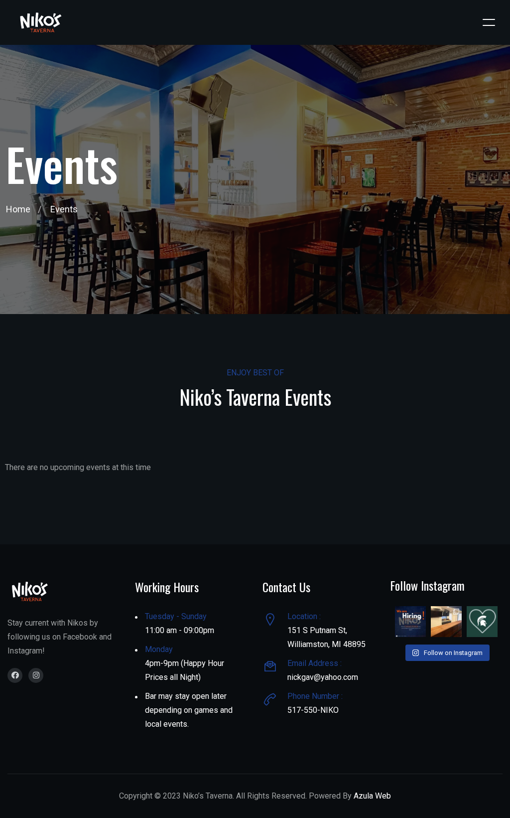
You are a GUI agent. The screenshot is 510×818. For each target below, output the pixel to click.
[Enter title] (14, 675)
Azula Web (372, 796)
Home (18, 209)
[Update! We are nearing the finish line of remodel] (446, 621)
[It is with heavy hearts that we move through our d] (482, 621)
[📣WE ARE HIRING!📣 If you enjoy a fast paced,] (410, 621)
